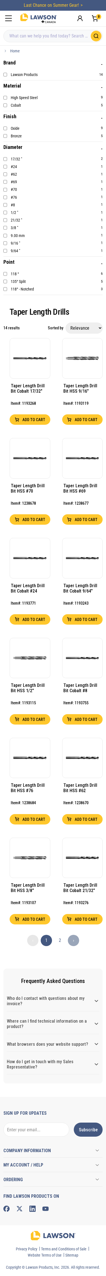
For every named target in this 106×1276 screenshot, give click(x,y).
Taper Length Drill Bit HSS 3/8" (28, 887)
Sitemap (71, 1255)
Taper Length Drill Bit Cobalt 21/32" (80, 887)
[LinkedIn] (32, 1209)
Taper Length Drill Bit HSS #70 (28, 488)
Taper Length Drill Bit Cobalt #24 (28, 588)
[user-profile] (80, 18)
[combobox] (53, 36)
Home (15, 51)
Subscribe (88, 1129)
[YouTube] (45, 1209)
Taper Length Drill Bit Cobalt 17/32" (28, 388)
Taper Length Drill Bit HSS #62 (80, 788)
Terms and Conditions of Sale (63, 1249)
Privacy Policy (26, 1249)
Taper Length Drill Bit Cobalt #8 (80, 688)
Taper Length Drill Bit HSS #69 (80, 488)
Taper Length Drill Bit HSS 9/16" (80, 388)
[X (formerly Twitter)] (19, 1209)
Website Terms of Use (45, 1255)
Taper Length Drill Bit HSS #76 (28, 788)
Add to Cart (33, 419)
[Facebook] (6, 1209)
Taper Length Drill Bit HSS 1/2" (28, 688)
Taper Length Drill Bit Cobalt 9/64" (80, 588)
